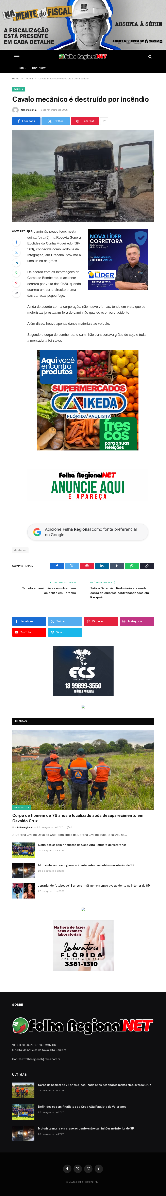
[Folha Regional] (83, 56)
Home (22, 68)
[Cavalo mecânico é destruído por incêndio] (83, 176)
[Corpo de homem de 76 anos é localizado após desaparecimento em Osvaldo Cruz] (83, 770)
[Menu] (16, 56)
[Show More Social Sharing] (104, 121)
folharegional (29, 109)
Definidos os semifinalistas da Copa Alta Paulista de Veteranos (82, 845)
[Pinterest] (16, 283)
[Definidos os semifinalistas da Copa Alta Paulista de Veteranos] (23, 850)
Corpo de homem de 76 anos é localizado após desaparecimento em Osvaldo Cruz (77, 818)
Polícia (18, 89)
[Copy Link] (16, 293)
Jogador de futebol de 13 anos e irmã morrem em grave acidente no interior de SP (94, 885)
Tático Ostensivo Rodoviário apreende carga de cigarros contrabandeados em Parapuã (119, 593)
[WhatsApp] (16, 273)
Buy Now (39, 68)
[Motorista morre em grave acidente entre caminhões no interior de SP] (23, 870)
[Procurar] (150, 56)
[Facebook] (16, 242)
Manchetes (21, 807)
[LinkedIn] (16, 263)
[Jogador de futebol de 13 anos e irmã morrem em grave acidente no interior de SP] (23, 891)
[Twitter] (16, 252)
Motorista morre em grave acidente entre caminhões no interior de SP (86, 865)
